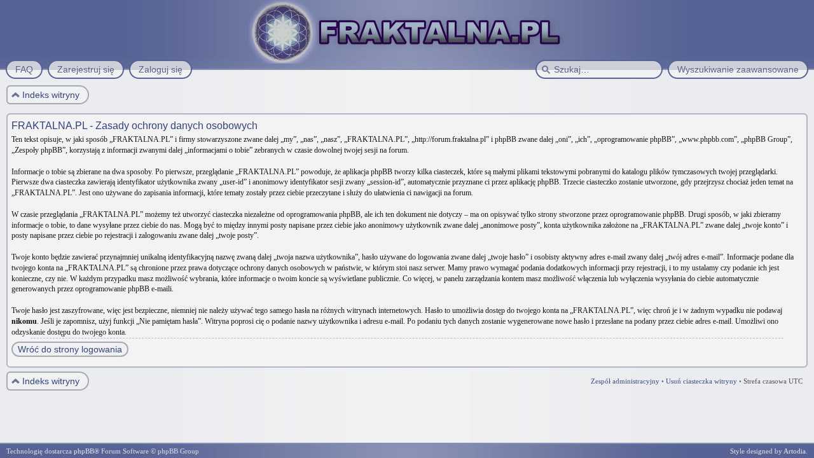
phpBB (84, 451)
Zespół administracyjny (625, 381)
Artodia (794, 451)
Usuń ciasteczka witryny (701, 381)
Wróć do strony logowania (70, 349)
